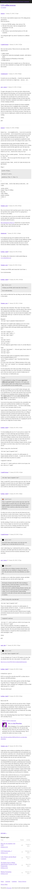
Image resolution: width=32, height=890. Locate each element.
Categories (7, 881)
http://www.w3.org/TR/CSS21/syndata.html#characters (14, 662)
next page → (4, 833)
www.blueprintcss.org (6, 257)
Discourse (9, 888)
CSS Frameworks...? (6, 851)
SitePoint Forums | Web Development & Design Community (15, 1)
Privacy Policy (4, 884)
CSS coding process (8, 5)
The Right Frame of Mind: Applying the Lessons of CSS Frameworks (9, 864)
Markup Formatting (6, 872)
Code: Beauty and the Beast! (8, 857)
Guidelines (14, 881)
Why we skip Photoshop (15, 723)
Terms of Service (22, 881)
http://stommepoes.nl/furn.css (7, 222)
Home (2, 881)
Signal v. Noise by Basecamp (9, 720)
